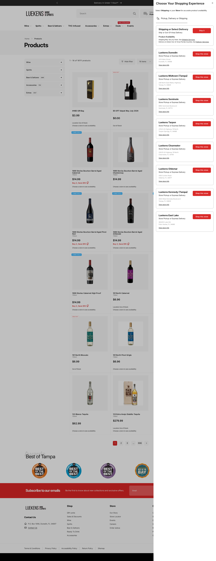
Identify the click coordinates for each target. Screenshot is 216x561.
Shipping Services (188, 40)
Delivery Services (202, 42)
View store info (164, 65)
